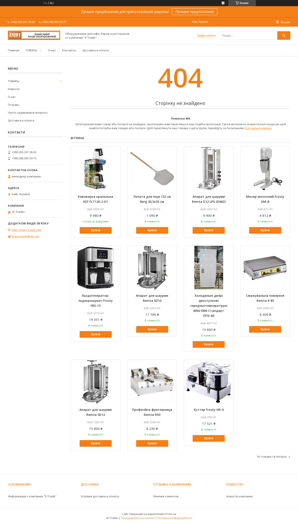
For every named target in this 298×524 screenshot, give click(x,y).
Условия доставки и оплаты (100, 496)
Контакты (69, 50)
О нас (52, 50)
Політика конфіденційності (175, 518)
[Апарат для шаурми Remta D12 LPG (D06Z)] (208, 169)
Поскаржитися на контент (138, 518)
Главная (13, 50)
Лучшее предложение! (194, 11)
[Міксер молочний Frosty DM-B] (265, 169)
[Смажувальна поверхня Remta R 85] (265, 268)
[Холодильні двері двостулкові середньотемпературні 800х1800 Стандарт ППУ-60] (208, 268)
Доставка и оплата (95, 50)
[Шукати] (283, 35)
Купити (95, 230)
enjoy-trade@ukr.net (25, 236)
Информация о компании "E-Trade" (32, 496)
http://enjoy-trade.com (26, 230)
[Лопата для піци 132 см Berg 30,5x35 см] (152, 169)
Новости (14, 89)
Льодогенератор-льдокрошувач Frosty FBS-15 (95, 300)
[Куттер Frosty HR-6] (208, 382)
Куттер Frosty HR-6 (209, 410)
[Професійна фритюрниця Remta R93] (152, 382)
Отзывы (13, 105)
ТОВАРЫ (31, 50)
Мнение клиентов (165, 496)
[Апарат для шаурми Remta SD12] (95, 382)
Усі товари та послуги (272, 456)
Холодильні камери (257, 128)
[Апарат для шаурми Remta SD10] (152, 268)
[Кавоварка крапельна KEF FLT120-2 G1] (95, 169)
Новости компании (239, 496)
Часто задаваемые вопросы (28, 113)
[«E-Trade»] (34, 39)
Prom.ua (171, 514)
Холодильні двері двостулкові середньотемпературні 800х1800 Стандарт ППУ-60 (208, 305)
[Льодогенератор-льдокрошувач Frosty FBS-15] (95, 268)
